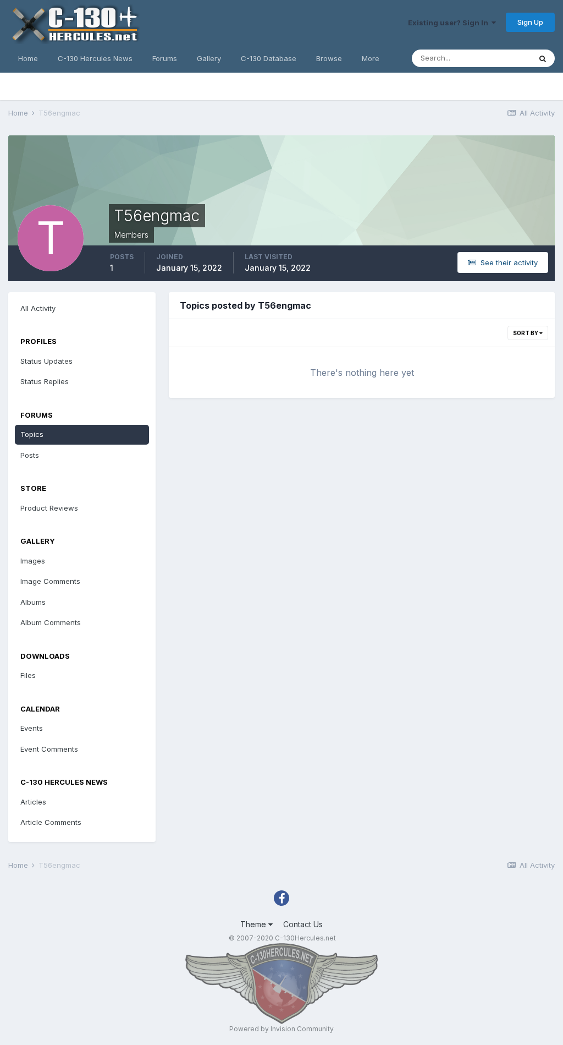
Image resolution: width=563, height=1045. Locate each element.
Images (32, 560)
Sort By (526, 333)
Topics (31, 434)
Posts (29, 455)
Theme (254, 924)
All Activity (38, 308)
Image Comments (50, 581)
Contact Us (303, 924)
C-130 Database (268, 58)
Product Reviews (49, 508)
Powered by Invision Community (281, 1029)
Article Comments (50, 822)
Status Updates (46, 361)
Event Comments (49, 749)
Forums (164, 58)
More (370, 58)
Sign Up (530, 22)
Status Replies (44, 381)
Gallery (209, 58)
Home (28, 58)
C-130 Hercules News (95, 58)
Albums (33, 602)
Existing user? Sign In (450, 22)
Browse (329, 58)
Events (31, 728)
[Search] (543, 58)
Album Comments (50, 622)
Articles (33, 801)
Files (28, 675)
